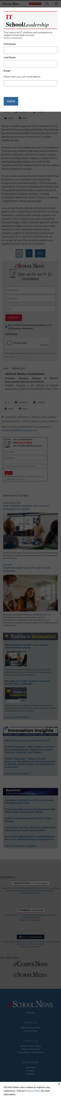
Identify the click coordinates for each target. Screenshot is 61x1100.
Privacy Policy (33, 1091)
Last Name (10, 57)
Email (7, 71)
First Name (10, 44)
